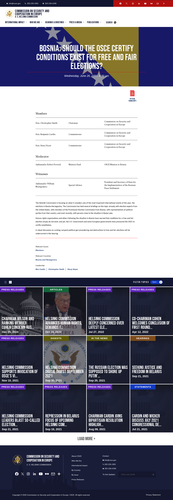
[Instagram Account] (133, 3)
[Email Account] (157, 3)
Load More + (86, 439)
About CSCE (77, 456)
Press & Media (75, 22)
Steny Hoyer (72, 269)
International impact (79, 465)
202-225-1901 (33, 3)
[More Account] (164, 3)
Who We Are (35, 22)
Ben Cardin (40, 269)
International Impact (15, 22)
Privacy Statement (153, 495)
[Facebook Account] (120, 3)
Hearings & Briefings (54, 22)
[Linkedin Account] (139, 3)
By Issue (75, 475)
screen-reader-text (21, 311)
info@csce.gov (15, 3)
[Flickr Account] (151, 3)
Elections (40, 250)
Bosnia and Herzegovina (46, 260)
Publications (93, 22)
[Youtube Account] (145, 3)
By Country (76, 470)
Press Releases (78, 479)
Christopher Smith (56, 269)
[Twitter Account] (126, 3)
